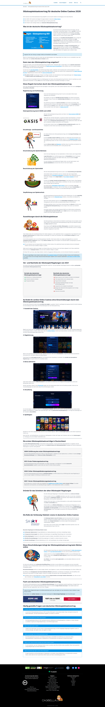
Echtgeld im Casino (74, 139)
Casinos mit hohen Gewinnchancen (52, 686)
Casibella (55, 2)
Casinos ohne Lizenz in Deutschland (54, 66)
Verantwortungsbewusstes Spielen (32, 689)
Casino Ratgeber (62, 2)
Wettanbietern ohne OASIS (40, 576)
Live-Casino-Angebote (69, 176)
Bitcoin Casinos (77, 75)
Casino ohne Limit (52, 681)
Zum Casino (71, 599)
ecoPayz (73, 682)
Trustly (73, 683)
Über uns (76, 2)
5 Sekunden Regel (58, 196)
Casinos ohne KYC (64, 107)
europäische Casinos (52, 255)
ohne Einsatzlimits (34, 69)
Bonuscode (40, 385)
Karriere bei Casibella (31, 688)
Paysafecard (73, 677)
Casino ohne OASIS (52, 688)
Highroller (59, 144)
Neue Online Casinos (52, 677)
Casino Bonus (52, 678)
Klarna (73, 678)
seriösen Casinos (51, 330)
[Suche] (81, 2)
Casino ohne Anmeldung (52, 685)
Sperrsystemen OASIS (74, 114)
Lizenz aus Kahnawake (47, 72)
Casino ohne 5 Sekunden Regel (52, 690)
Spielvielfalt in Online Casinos (58, 185)
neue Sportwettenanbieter (56, 551)
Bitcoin (73, 685)
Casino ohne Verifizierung (52, 682)
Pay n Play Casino (52, 683)
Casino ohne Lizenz (52, 679)
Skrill (73, 679)
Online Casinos (57, 19)
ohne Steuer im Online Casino (73, 256)
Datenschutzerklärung (31, 690)
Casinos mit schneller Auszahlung (52, 687)
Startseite (25, 6)
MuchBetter (73, 681)
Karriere (70, 2)
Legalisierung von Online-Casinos (55, 483)
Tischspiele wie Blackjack (57, 175)
